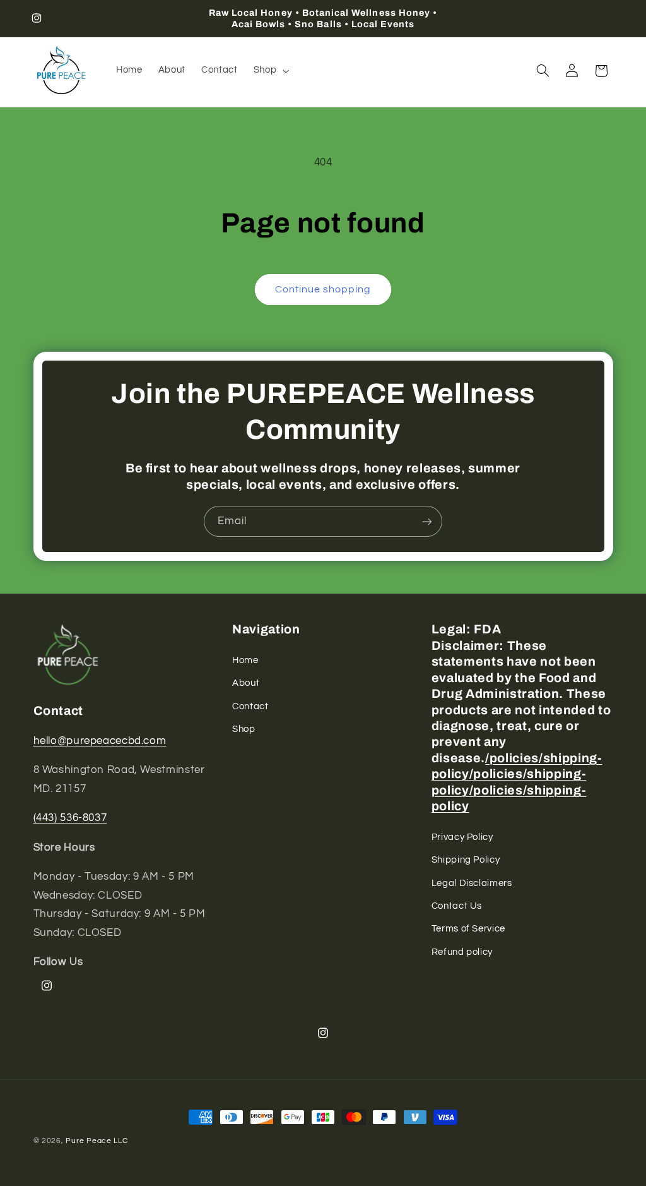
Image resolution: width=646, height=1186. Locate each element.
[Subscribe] (427, 521)
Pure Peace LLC (96, 1140)
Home (245, 660)
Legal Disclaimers (472, 883)
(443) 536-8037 (70, 818)
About (245, 683)
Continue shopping (323, 289)
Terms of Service (468, 928)
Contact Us (457, 906)
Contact (250, 706)
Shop (243, 729)
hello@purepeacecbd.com (100, 740)
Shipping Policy (466, 860)
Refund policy (462, 952)
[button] (269, 71)
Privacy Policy (462, 837)
